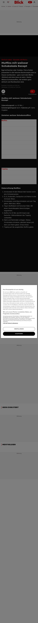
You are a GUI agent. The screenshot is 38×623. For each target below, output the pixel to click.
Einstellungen (19, 329)
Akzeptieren (19, 333)
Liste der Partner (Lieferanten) (10, 323)
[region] (19, 311)
